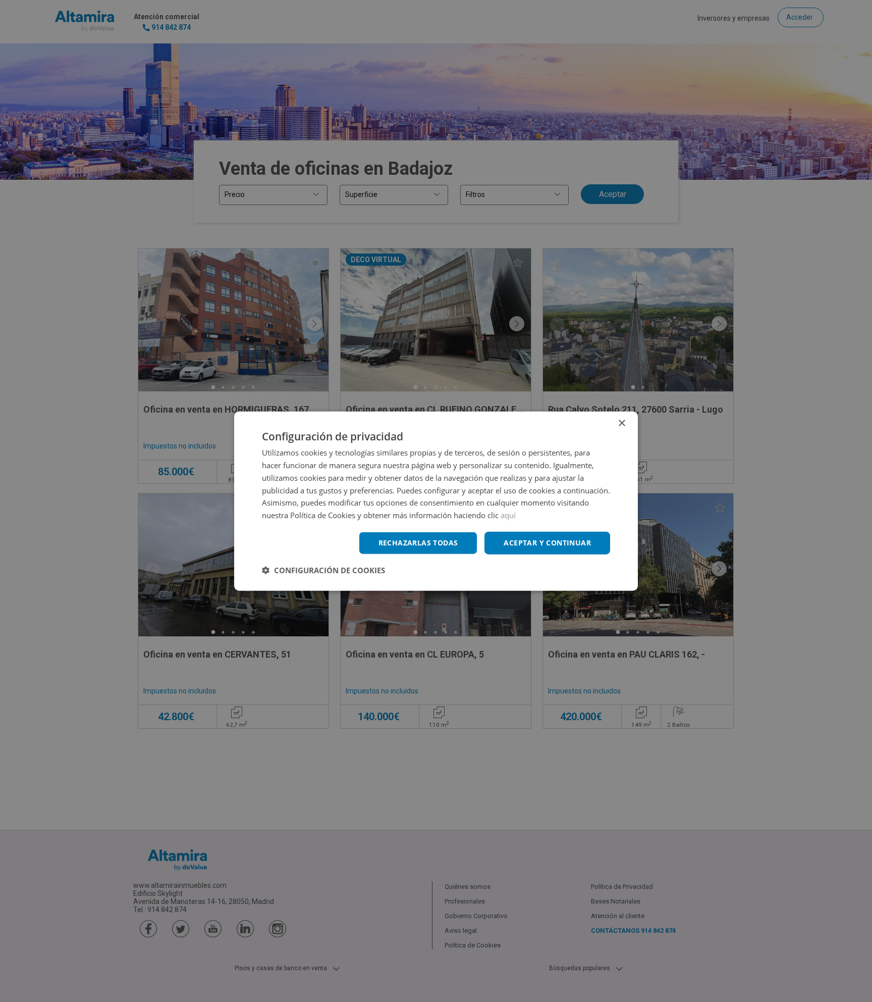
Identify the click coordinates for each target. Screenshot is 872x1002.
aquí (508, 515)
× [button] (621, 423)
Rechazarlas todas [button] (418, 542)
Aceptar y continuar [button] (547, 542)
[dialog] (436, 501)
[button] (323, 569)
